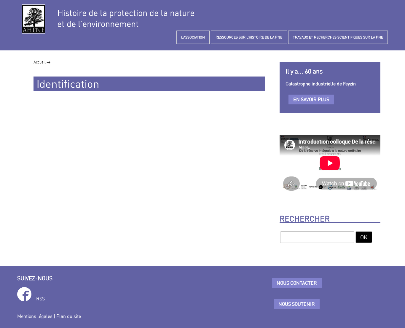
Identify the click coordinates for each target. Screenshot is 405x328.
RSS (40, 299)
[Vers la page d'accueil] (33, 19)
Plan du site (68, 316)
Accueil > (42, 62)
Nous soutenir (296, 304)
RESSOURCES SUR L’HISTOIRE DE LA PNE (249, 37)
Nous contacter (297, 283)
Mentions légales (34, 316)
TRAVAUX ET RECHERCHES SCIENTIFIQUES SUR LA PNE (338, 37)
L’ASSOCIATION (193, 37)
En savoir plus (311, 99)
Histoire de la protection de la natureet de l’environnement (125, 18)
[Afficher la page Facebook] (24, 295)
